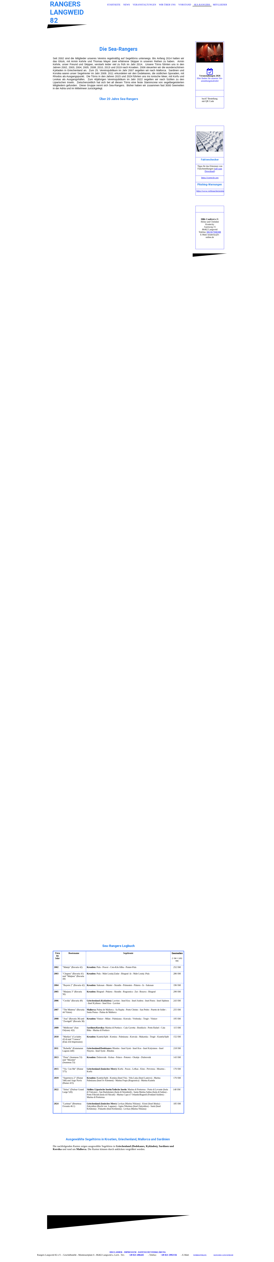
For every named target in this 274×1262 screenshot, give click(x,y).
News (126, 4)
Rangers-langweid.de (223, 1255)
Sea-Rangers (202, 4)
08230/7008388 (214, 232)
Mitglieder (220, 4)
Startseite (113, 4)
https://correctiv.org (209, 177)
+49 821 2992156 (169, 1255)
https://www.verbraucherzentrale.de (212, 191)
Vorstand (184, 4)
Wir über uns (167, 4)
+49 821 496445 (136, 1255)
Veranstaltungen (144, 4)
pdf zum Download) (213, 169)
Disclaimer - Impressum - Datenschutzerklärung (137, 1252)
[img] (137, 23)
